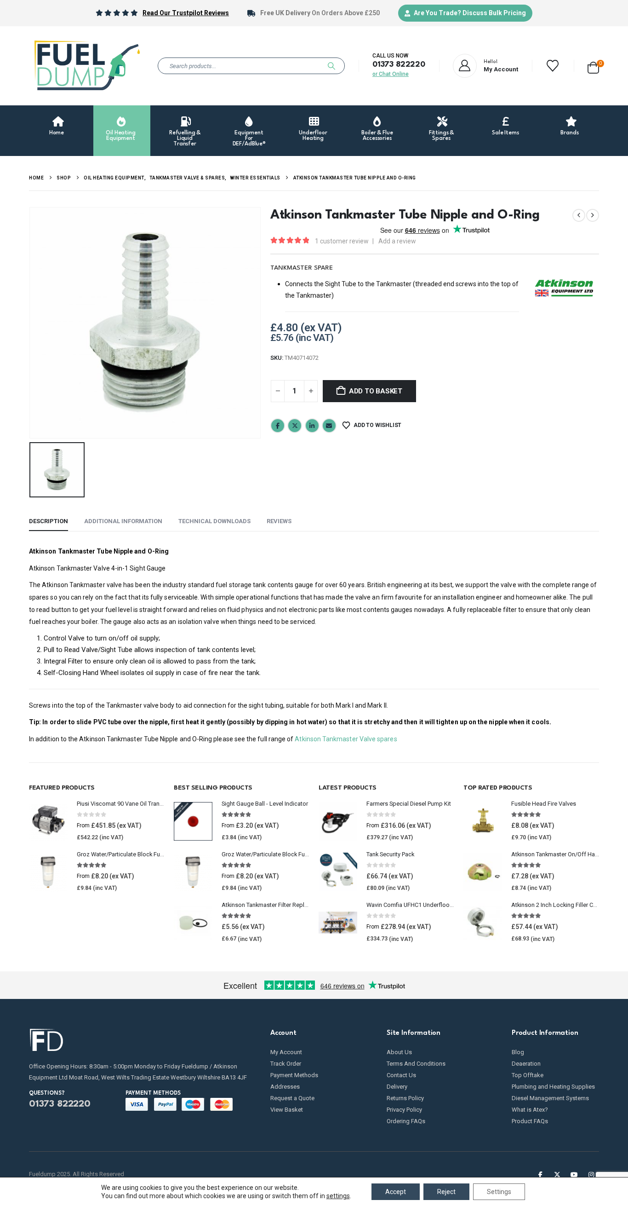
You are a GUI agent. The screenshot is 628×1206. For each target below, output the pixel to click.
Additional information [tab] (123, 521)
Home (56, 133)
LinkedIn (312, 425)
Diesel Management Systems (550, 1098)
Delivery (397, 1086)
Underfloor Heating (313, 135)
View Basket (286, 1109)
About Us (399, 1052)
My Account (286, 1052)
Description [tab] (48, 521)
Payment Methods (294, 1075)
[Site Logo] (86, 66)
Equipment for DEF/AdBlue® (249, 138)
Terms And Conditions (416, 1063)
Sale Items (505, 133)
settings (338, 1196)
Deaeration (526, 1063)
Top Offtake (527, 1075)
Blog (518, 1052)
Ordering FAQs (406, 1121)
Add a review (397, 241)
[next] (592, 215)
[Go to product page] (48, 821)
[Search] (331, 66)
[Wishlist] (553, 66)
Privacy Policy (404, 1109)
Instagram (591, 1174)
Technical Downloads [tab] (214, 521)
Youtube (574, 1174)
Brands (569, 133)
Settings (499, 1191)
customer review (341, 241)
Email (329, 425)
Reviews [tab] (279, 521)
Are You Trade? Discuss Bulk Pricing (470, 13)
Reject (446, 1191)
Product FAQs (530, 1121)
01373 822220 (398, 65)
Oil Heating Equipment (121, 135)
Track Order (285, 1063)
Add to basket (375, 391)
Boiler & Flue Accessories (377, 135)
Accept (395, 1191)
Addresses (285, 1086)
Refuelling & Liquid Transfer (184, 138)
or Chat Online (390, 74)
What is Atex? (530, 1109)
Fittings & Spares (441, 135)
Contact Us (401, 1075)
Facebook (277, 425)
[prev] (578, 215)
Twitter (294, 425)
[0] (593, 66)
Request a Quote (292, 1098)
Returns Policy (405, 1098)
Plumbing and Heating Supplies (553, 1086)
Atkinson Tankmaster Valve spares (346, 739)
